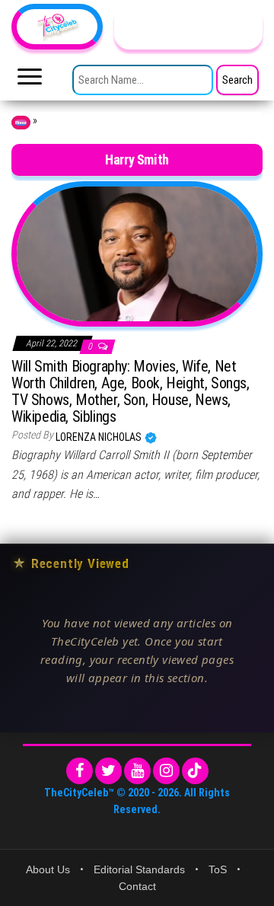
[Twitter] (108, 771)
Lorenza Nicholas (100, 437)
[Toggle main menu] (30, 81)
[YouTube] (137, 771)
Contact (137, 886)
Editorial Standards (139, 869)
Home (21, 123)
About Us (48, 869)
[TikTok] (195, 771)
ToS (218, 869)
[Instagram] (166, 771)
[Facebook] (79, 771)
